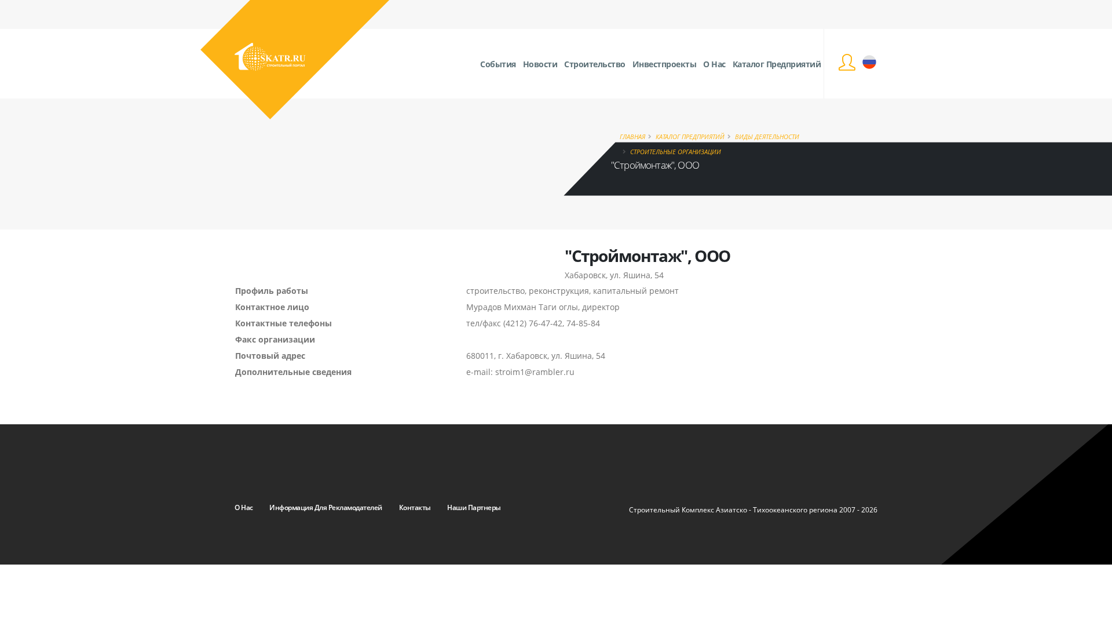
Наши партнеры (474, 507)
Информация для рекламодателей (325, 507)
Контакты (415, 507)
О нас (244, 507)
